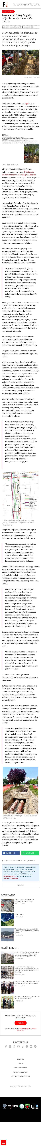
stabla (25, 861)
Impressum (20, 1059)
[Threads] (31, 4)
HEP (5, 861)
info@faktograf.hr (9, 876)
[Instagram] (18, 4)
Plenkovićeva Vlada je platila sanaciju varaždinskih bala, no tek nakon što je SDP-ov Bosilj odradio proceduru (26, 969)
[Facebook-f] (14, 4)
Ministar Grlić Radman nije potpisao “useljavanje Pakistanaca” (27, 997)
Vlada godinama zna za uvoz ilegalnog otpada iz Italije (24, 900)
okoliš (9, 861)
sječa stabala (17, 861)
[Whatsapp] (21, 4)
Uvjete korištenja (24, 1028)
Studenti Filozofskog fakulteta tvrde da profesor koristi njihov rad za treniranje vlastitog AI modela (27, 954)
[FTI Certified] (34, 1107)
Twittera (6, 878)
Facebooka (14, 878)
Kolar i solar (19, 914)
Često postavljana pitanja (20, 1076)
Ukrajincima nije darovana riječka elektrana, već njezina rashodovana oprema (27, 931)
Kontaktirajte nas (20, 1068)
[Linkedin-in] (35, 4)
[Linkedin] (31, 1046)
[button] (11, 853)
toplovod (31, 861)
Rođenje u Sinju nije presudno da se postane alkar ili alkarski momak (27, 982)
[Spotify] (38, 4)
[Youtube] (24, 4)
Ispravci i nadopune (20, 1072)
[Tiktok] (28, 4)
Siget (26, 103)
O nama (20, 1063)
